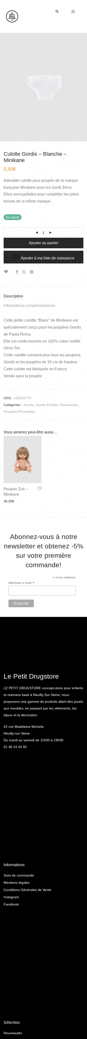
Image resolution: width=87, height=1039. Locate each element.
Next (82, 87)
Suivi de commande (19, 875)
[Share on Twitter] (24, 272)
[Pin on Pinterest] (32, 272)
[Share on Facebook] (17, 272)
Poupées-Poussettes (19, 411)
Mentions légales (16, 882)
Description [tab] (13, 296)
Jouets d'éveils (46, 405)
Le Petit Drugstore (31, 676)
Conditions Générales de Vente (27, 890)
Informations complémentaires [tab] (29, 306)
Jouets (28, 405)
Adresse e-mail (21, 582)
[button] (57, 12)
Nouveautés (69, 405)
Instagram (11, 897)
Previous (4, 87)
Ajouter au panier (43, 243)
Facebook (11, 904)
